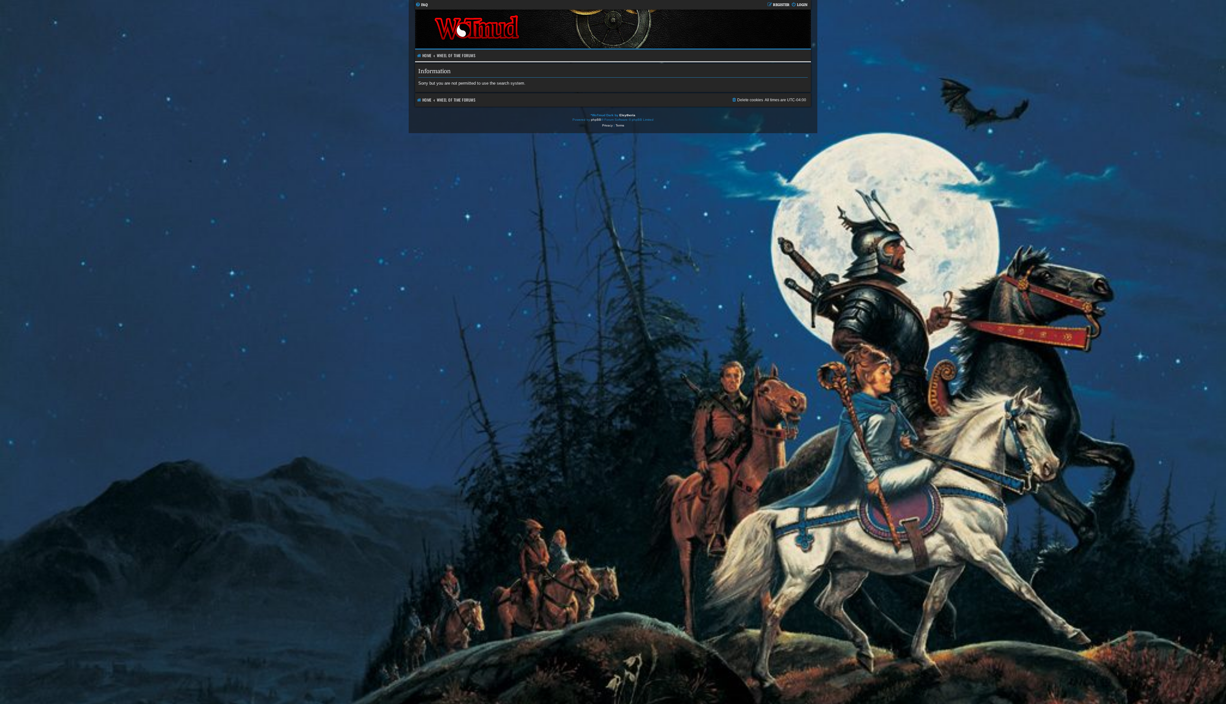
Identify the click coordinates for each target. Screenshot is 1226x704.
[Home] (514, 29)
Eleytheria (627, 115)
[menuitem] (421, 5)
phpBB (596, 119)
